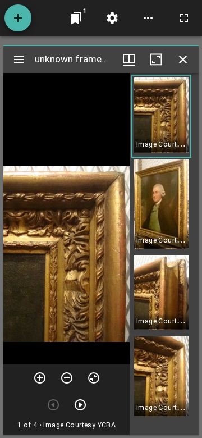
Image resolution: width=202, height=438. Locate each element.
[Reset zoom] (93, 377)
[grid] (164, 254)
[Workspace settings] (112, 17)
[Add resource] (17, 17)
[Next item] (80, 404)
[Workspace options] (148, 17)
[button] (161, 116)
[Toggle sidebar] (19, 59)
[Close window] (182, 59)
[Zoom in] (39, 377)
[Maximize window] (156, 59)
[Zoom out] (66, 377)
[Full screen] (184, 17)
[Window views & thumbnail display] (129, 59)
